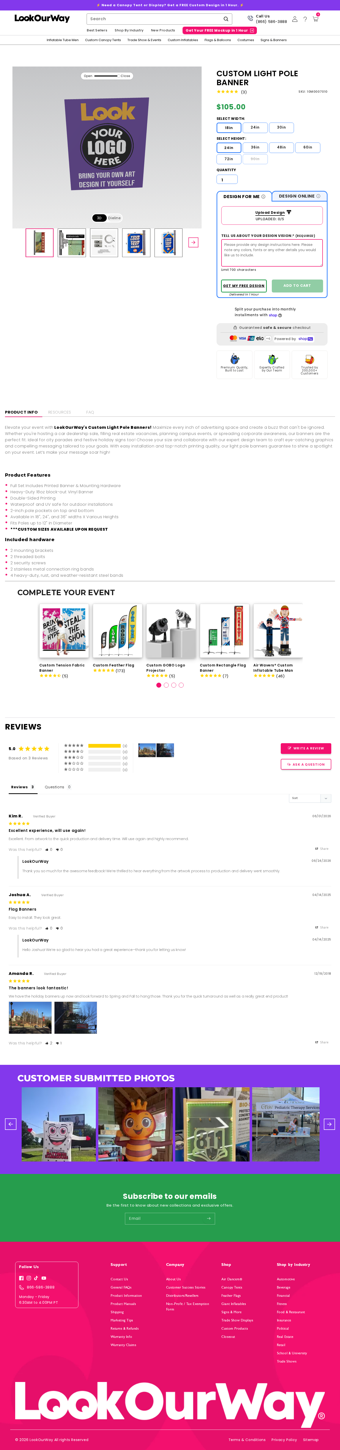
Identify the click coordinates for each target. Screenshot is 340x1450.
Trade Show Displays (237, 1320)
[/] (42, 19)
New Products (163, 30)
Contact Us (119, 1279)
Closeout (228, 1337)
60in (307, 147)
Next (317, 636)
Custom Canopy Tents (103, 40)
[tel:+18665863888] (250, 20)
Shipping (117, 1312)
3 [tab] (173, 685)
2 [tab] (166, 685)
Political (283, 1328)
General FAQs (121, 1287)
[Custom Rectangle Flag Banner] (224, 631)
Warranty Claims (123, 1345)
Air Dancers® (232, 1279)
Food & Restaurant (291, 1312)
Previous (23, 636)
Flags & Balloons (218, 40)
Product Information (126, 1296)
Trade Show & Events (144, 40)
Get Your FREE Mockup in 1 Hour (217, 30)
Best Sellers (97, 30)
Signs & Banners (274, 40)
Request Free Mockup (244, 286)
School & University (292, 1353)
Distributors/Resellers (182, 1296)
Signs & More (231, 1312)
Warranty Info (121, 1337)
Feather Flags (231, 1296)
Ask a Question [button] (309, 764)
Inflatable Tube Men (63, 40)
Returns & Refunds (125, 1328)
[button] (49, 849)
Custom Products (235, 1328)
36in (255, 147)
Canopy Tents (232, 1287)
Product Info (21, 412)
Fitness (282, 1304)
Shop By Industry (129, 30)
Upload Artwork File (269, 213)
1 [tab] (158, 685)
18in (229, 127)
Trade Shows (287, 1361)
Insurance (284, 1320)
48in (281, 147)
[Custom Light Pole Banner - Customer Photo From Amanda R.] (147, 750)
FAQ (90, 412)
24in (255, 127)
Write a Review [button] (308, 748)
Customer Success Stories (185, 1287)
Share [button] (324, 849)
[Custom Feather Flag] (117, 631)
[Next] (193, 242)
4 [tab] (181, 685)
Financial (283, 1296)
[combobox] (159, 19)
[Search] (226, 18)
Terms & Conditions (247, 1439)
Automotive (286, 1279)
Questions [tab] (54, 787)
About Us (173, 1279)
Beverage (283, 1287)
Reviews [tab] (19, 787)
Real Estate (285, 1337)
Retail (281, 1345)
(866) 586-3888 (271, 21)
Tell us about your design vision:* (268, 235)
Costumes (245, 40)
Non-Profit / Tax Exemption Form (187, 1306)
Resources (59, 412)
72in (229, 158)
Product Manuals (123, 1304)
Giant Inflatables (234, 1304)
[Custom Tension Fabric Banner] (64, 631)
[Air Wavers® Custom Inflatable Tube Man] (278, 631)
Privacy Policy (284, 1439)
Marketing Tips (122, 1320)
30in (281, 127)
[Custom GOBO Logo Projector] (171, 631)
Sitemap (311, 1439)
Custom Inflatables (183, 40)
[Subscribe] (208, 1218)
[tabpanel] (64, 641)
